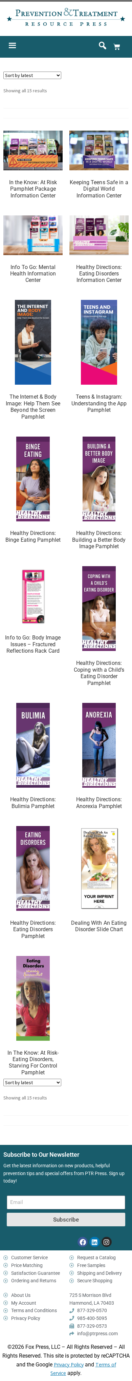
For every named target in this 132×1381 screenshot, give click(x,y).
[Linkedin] (94, 1242)
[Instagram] (107, 1242)
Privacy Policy (69, 1364)
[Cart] (116, 46)
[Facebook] (83, 1242)
